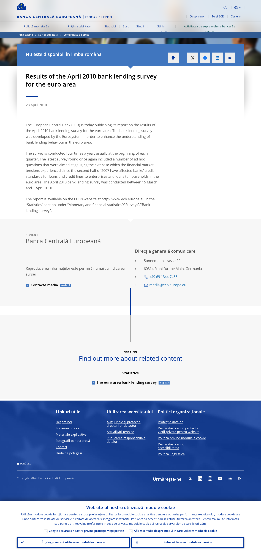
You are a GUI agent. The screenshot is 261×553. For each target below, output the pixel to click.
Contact (61, 447)
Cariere (236, 16)
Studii (140, 26)
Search (225, 7)
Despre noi (197, 16)
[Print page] (173, 58)
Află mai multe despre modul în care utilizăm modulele (175, 531)
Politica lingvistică (171, 454)
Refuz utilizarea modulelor (188, 542)
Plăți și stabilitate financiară (79, 29)
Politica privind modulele (182, 438)
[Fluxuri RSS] (240, 478)
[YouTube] (220, 478)
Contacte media (44, 285)
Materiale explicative (71, 434)
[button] (231, 8)
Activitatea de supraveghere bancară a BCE (209, 29)
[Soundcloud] (230, 478)
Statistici (110, 26)
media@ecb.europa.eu (167, 285)
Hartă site (25, 464)
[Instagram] (210, 478)
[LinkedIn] (200, 478)
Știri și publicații (161, 29)
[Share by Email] (230, 58)
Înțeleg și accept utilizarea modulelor (73, 542)
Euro (126, 26)
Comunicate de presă (76, 35)
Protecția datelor (170, 422)
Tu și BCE (218, 16)
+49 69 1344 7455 (163, 277)
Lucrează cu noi (67, 428)
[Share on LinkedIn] (217, 58)
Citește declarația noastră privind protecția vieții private (86, 531)
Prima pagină (25, 35)
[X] (190, 478)
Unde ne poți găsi (69, 453)
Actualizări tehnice (120, 432)
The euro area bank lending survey (127, 383)
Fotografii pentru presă (73, 441)
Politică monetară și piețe (37, 29)
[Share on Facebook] (205, 58)
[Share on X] (192, 58)
